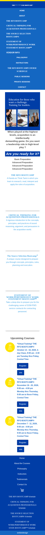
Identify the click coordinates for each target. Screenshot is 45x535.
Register (22, 366)
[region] (22, 111)
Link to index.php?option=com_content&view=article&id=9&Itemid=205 (22, 231)
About (22, 16)
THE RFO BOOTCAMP (16, 21)
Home (22, 11)
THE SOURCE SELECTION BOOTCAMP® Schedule (22, 515)
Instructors (22, 63)
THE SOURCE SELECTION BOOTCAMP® (18, 35)
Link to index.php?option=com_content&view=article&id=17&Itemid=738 (22, 271)
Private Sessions (22, 82)
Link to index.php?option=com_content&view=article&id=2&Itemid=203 (22, 191)
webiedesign (22, 533)
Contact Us (22, 484)
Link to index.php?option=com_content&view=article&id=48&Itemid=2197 (22, 311)
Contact (22, 87)
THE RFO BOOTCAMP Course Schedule (22, 69)
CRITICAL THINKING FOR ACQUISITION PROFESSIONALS (21, 27)
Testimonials (22, 479)
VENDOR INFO (13, 53)
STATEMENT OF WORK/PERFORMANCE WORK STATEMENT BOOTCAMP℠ (20, 45)
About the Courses (22, 463)
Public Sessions (22, 77)
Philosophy (22, 57)
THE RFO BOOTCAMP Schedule (22, 497)
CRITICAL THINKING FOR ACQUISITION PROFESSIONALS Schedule (22, 505)
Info (20, 373)
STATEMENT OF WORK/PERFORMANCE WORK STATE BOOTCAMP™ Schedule (22, 525)
